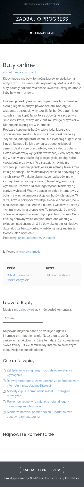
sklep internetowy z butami (36, 238)
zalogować (26, 309)
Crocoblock (72, 478)
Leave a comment (25, 72)
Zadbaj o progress (42, 18)
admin (7, 72)
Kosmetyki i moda (29, 251)
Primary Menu (44, 33)
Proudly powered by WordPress (23, 478)
